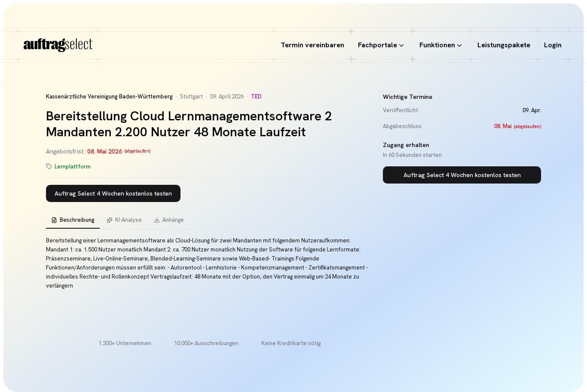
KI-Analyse (128, 220)
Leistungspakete (503, 44)
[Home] (58, 45)
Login (553, 44)
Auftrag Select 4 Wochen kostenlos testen (113, 193)
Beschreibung (77, 220)
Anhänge (173, 220)
